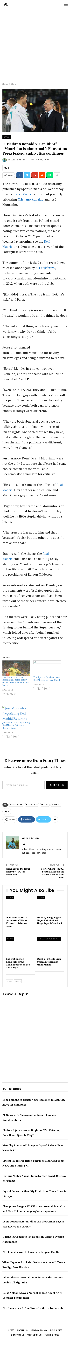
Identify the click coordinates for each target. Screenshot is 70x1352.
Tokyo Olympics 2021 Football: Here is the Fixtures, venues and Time (52, 873)
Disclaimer (56, 1330)
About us (22, 1330)
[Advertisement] (35, 45)
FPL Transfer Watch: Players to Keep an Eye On (31, 1252)
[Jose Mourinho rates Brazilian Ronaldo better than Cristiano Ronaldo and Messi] (16, 668)
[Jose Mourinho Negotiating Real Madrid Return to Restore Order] (16, 713)
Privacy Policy (38, 1330)
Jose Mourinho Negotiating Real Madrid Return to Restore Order (16, 725)
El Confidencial (45, 268)
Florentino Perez (32, 805)
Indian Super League (49, 939)
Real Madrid (24, 194)
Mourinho (44, 805)
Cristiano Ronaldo (30, 199)
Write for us (34, 1335)
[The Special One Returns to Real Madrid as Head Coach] (47, 668)
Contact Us (17, 1335)
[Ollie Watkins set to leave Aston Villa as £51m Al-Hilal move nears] (19, 905)
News (7, 137)
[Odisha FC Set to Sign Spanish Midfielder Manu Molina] (50, 946)
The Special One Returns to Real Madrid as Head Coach (46, 679)
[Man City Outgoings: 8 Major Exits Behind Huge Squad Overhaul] (50, 905)
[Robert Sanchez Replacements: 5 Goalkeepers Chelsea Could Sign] (19, 946)
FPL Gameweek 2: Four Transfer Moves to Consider (33, 1308)
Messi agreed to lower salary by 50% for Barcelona (18, 871)
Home (11, 1330)
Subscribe (57, 785)
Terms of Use (51, 1335)
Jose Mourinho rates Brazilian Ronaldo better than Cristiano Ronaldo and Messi (15, 681)
